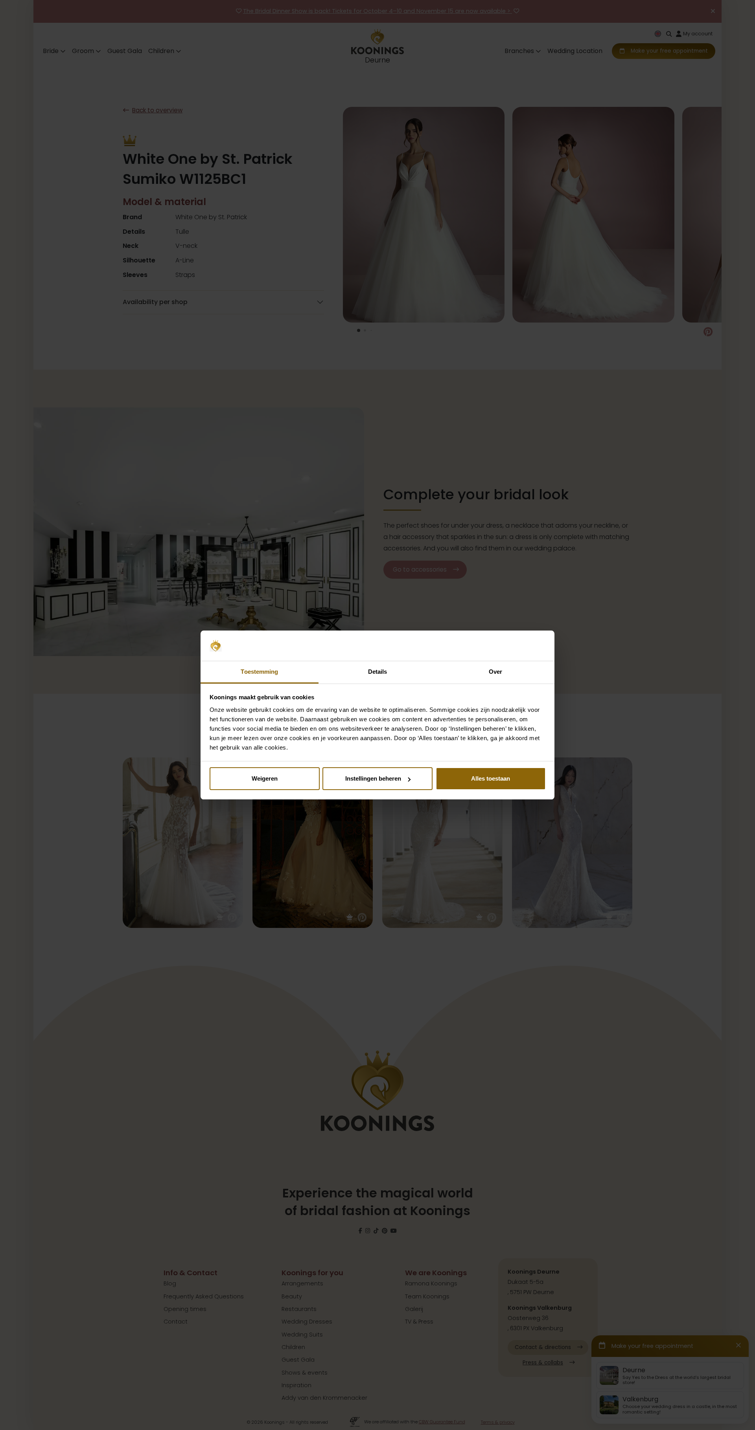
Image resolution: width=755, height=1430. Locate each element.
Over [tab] (495, 671)
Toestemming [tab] (259, 671)
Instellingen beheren (373, 778)
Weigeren (265, 778)
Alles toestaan (490, 778)
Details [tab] (377, 671)
